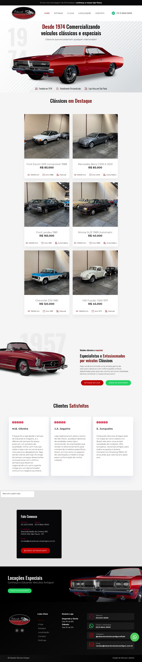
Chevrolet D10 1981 (46, 300)
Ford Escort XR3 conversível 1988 (47, 164)
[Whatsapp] (17, 630)
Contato (99, 13)
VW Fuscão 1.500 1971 (95, 300)
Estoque (58, 13)
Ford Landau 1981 (46, 232)
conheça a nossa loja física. (89, 3)
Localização (84, 13)
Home (47, 13)
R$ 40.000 (95, 235)
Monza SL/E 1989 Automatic (95, 232)
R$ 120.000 (46, 303)
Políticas (42, 640)
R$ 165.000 (46, 235)
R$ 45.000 (95, 303)
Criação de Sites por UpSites (123, 658)
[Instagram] (22, 630)
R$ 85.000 (47, 167)
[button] (92, 382)
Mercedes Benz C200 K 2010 (95, 164)
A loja (70, 13)
